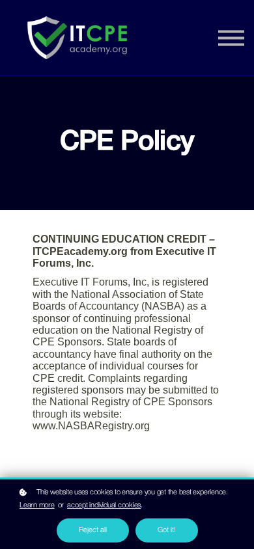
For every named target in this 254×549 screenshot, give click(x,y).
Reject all (93, 530)
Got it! (167, 530)
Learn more (37, 505)
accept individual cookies (104, 505)
